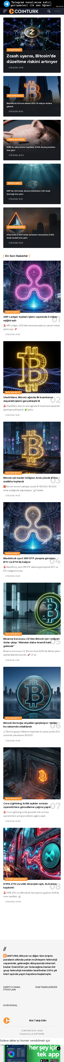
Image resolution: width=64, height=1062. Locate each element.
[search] (49, 11)
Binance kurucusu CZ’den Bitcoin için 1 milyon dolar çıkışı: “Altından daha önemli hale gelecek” (31, 642)
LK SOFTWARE (37, 1034)
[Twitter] (54, 1020)
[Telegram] (59, 1020)
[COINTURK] (24, 11)
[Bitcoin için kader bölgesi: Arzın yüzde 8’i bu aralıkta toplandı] (32, 448)
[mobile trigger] (6, 11)
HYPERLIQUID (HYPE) (16, 879)
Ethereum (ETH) (16, 227)
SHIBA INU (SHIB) (16, 139)
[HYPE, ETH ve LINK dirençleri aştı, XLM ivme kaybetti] (32, 854)
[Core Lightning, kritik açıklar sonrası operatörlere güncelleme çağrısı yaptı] (32, 773)
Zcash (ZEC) (14, 50)
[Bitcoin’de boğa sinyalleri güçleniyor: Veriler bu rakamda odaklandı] (32, 693)
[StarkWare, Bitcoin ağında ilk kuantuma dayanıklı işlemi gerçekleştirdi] (32, 367)
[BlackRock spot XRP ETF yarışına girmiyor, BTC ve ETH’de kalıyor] (32, 528)
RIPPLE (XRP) (14, 183)
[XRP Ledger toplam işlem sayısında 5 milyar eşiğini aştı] (32, 287)
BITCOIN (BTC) (15, 96)
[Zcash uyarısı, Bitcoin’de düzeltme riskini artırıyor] (32, 34)
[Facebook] (51, 1020)
